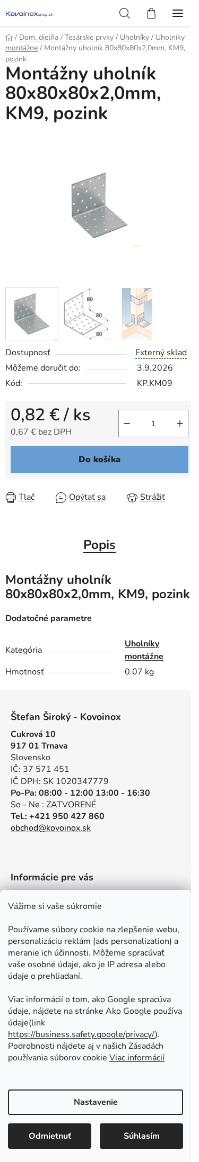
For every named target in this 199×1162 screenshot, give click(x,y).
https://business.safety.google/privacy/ (81, 1034)
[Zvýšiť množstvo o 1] (180, 423)
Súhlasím (142, 1136)
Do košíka (99, 459)
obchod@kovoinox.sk (51, 828)
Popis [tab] (99, 544)
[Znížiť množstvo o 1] (127, 423)
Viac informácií (137, 1058)
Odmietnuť (50, 1136)
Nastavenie (96, 1102)
